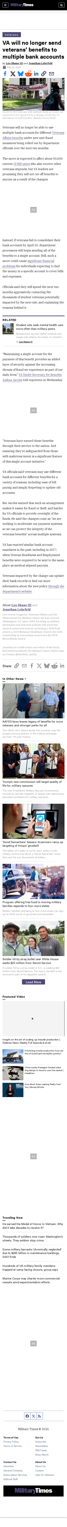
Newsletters (41, 1446)
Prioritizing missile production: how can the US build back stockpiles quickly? (44, 1052)
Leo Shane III (14, 63)
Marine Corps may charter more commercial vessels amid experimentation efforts (31, 1280)
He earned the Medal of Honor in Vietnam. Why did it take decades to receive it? (33, 1226)
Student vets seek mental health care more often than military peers (39, 327)
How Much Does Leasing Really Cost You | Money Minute (43, 1085)
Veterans (12, 34)
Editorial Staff (10, 1479)
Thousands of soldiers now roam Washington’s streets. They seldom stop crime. (33, 1238)
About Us (40, 1466)
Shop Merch (42, 1454)
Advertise (8, 1466)
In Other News (13, 679)
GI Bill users (21, 164)
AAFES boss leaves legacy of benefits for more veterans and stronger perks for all (33, 723)
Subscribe (40, 1441)
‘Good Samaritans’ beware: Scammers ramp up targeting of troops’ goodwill (33, 844)
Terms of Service (12, 1446)
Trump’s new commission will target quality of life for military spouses (32, 783)
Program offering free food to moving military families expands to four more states (32, 904)
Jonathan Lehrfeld (40, 63)
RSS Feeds (41, 1450)
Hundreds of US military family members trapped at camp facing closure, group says (30, 1268)
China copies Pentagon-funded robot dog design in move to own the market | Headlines (44, 1070)
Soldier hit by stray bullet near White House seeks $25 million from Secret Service (31, 961)
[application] (33, 1018)
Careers (39, 1470)
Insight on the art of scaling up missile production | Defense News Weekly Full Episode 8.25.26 (31, 1041)
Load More (33, 981)
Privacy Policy (11, 1441)
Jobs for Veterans (44, 1474)
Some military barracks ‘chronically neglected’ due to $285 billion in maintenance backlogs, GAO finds (32, 1253)
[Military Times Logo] (22, 5)
